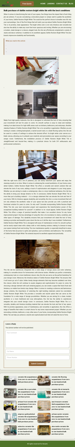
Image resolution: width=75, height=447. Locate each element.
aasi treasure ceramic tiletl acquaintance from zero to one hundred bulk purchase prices (61, 405)
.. (6, 48)
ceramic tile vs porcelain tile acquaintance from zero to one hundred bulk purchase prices (27, 393)
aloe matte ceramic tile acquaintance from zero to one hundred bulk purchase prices (61, 430)
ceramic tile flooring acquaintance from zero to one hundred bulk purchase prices (61, 380)
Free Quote (26, 4)
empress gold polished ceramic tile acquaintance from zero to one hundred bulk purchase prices (27, 418)
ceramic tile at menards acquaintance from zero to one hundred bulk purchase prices (61, 393)
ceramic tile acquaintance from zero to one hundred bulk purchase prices (27, 379)
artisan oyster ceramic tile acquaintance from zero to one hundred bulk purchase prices (61, 418)
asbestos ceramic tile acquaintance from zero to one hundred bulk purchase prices (27, 430)
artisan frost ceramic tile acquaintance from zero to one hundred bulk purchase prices (27, 405)
